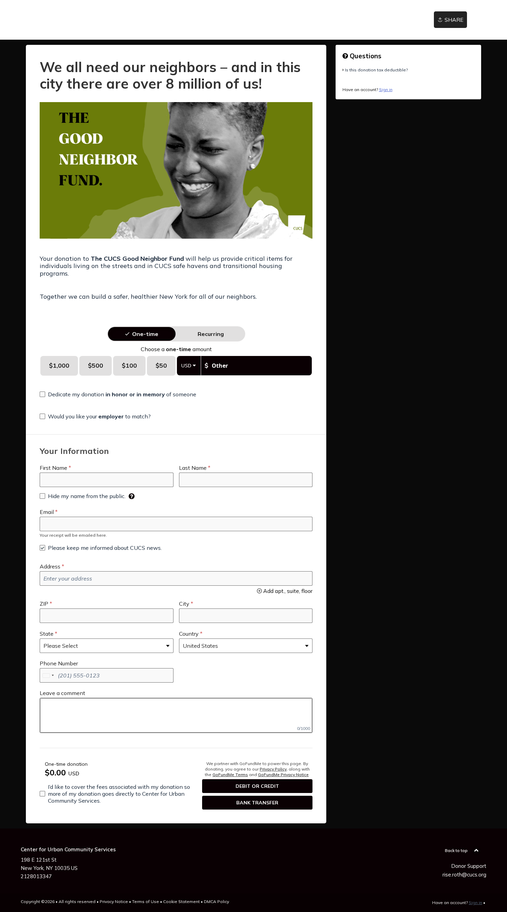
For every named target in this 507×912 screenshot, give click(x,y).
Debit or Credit (257, 786)
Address (50, 566)
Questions (364, 56)
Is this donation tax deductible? (376, 69)
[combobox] (48, 675)
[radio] (145, 333)
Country (189, 633)
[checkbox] (118, 394)
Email (47, 511)
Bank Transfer (257, 803)
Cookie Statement (181, 901)
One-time (145, 333)
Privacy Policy (273, 769)
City (184, 603)
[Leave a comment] (176, 715)
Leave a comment (62, 693)
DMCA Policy (216, 901)
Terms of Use (145, 901)
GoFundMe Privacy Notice (283, 774)
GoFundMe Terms (230, 774)
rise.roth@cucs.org (464, 874)
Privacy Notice (114, 901)
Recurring (211, 333)
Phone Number (59, 663)
